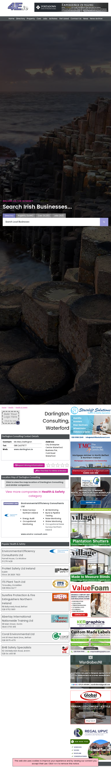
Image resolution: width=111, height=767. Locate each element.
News (85, 18)
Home (11, 18)
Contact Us (76, 18)
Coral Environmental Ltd (18, 634)
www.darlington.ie (23, 449)
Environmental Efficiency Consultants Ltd (42, 505)
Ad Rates (53, 18)
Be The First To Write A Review (51, 470)
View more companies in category (35, 494)
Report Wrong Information (30, 465)
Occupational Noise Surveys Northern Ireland (54, 527)
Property (31, 18)
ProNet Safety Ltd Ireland (18, 568)
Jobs (45, 18)
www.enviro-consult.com (34, 534)
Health (10, 407)
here (55, 763)
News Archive (96, 18)
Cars (39, 18)
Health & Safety (21, 407)
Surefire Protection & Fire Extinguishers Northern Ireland (18, 599)
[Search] (104, 222)
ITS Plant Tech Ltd (13, 582)
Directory (20, 18)
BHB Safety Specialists (16, 647)
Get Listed (64, 18)
